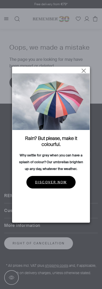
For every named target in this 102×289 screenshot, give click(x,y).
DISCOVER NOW (51, 182)
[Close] (84, 71)
